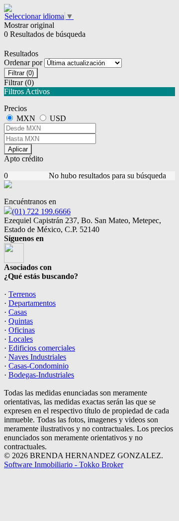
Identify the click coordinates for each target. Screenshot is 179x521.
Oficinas (21, 330)
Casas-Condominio (38, 366)
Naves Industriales (37, 357)
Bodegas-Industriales (41, 375)
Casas (17, 312)
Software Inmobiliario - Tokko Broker (63, 464)
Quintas (20, 321)
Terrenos (22, 294)
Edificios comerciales (41, 348)
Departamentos (32, 303)
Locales (20, 339)
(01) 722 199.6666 (41, 211)
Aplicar (18, 149)
